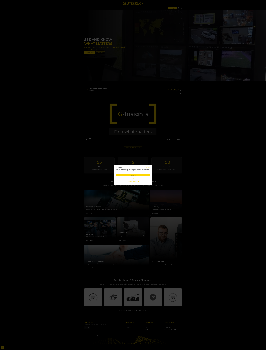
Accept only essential (133, 181)
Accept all (133, 175)
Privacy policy (147, 167)
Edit (133, 178)
